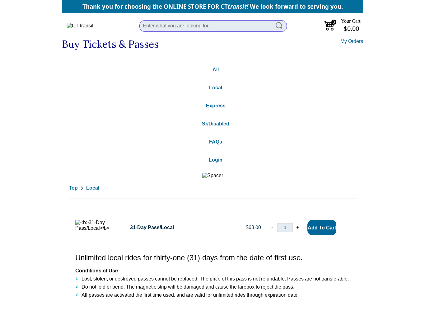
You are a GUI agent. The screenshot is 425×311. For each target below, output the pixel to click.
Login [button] (215, 160)
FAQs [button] (215, 141)
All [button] (216, 69)
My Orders (351, 41)
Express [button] (216, 105)
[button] (279, 26)
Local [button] (215, 87)
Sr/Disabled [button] (215, 123)
